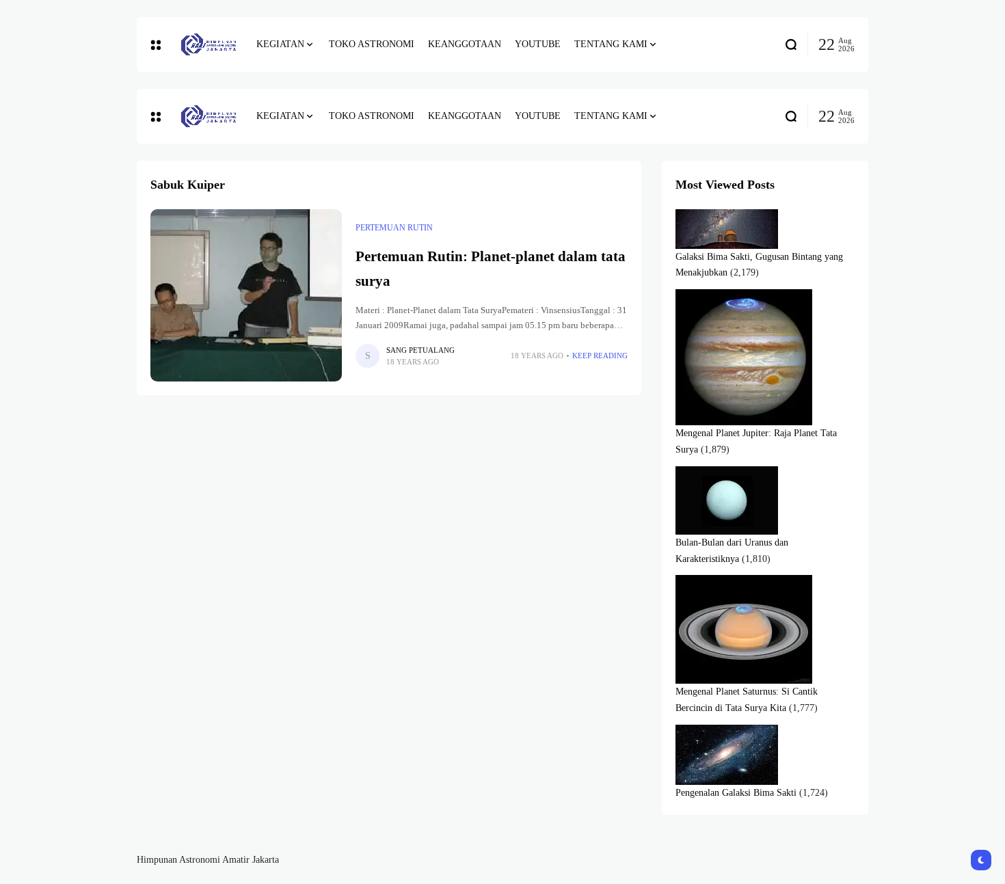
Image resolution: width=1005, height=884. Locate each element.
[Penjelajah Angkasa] (208, 44)
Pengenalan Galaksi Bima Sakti (735, 793)
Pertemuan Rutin (394, 227)
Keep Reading (600, 355)
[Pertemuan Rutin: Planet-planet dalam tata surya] (246, 295)
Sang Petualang (420, 350)
